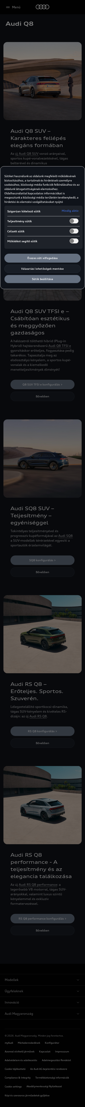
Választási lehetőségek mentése (42, 268)
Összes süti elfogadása (42, 258)
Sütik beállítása (42, 279)
